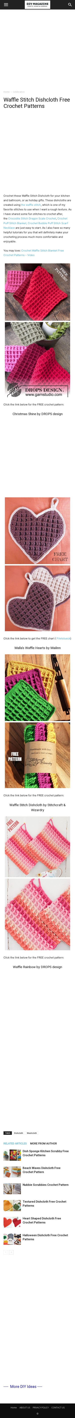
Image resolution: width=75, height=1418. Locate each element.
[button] (6, 4)
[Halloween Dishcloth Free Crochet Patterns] (12, 1239)
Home (6, 91)
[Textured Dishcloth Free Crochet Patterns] (12, 1206)
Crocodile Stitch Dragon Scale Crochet (32, 218)
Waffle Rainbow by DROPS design (37, 967)
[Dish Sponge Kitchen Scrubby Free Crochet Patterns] (12, 1155)
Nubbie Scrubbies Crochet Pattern (46, 1184)
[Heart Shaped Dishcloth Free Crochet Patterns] (12, 1222)
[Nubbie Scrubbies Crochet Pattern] (12, 1189)
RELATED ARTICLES (15, 1143)
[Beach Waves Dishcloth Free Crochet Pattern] (12, 1172)
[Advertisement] (37, 49)
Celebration (19, 91)
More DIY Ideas (23, 1386)
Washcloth (32, 1133)
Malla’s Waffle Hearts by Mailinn (37, 648)
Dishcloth (18, 1133)
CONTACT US (58, 1407)
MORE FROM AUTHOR (43, 1143)
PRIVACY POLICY (41, 1407)
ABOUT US (25, 1407)
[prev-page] (5, 1252)
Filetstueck (63, 638)
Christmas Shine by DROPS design (38, 414)
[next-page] (11, 1252)
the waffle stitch (30, 204)
